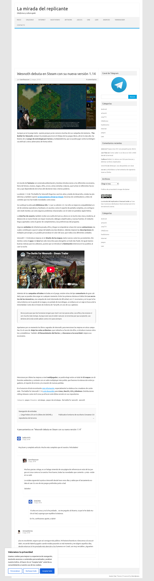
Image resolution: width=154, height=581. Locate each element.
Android (106, 20)
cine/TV (103, 117)
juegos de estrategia (53, 400)
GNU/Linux (30, 20)
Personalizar (15, 571)
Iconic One (112, 576)
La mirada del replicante (42, 8)
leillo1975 (26, 438)
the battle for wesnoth (70, 400)
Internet (42, 20)
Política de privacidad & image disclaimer (115, 189)
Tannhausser (120, 20)
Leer (96, 20)
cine (88, 20)
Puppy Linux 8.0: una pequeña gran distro (121, 149)
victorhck (104, 166)
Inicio (19, 20)
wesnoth (82, 400)
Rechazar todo (31, 571)
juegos (79, 20)
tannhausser (24, 80)
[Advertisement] (77, 48)
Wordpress (135, 576)
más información (48, 388)
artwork (68, 20)
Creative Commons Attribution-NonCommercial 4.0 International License (118, 203)
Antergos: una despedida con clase (122, 166)
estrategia (41, 400)
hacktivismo (55, 20)
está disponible (49, 391)
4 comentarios (91, 80)
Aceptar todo (47, 571)
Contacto (21, 25)
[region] (31, 562)
